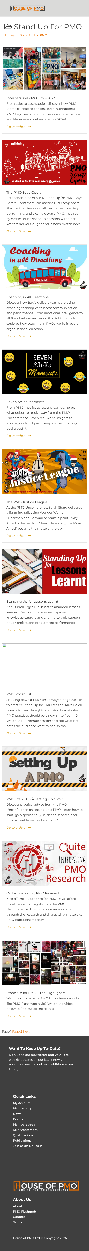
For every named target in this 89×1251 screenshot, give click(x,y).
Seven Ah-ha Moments (25, 402)
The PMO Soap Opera (23, 192)
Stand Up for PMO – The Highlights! (35, 993)
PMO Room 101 (18, 694)
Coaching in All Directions (27, 297)
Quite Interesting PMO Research (33, 893)
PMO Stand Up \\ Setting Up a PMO (35, 799)
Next (26, 1031)
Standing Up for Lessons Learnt (32, 601)
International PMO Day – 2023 (30, 98)
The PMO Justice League (26, 502)
